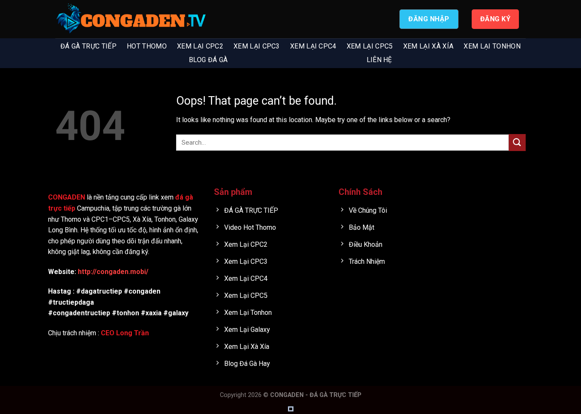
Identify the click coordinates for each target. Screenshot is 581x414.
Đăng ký (495, 19)
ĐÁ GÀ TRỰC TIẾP (88, 46)
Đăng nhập (428, 19)
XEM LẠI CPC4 (313, 46)
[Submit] (517, 142)
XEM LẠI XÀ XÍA (428, 46)
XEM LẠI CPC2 (200, 46)
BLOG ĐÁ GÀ (208, 60)
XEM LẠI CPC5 (370, 46)
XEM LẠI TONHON (492, 46)
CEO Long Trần (125, 333)
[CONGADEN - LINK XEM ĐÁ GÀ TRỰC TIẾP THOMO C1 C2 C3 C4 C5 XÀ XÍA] (131, 19)
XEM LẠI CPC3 (257, 46)
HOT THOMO (147, 46)
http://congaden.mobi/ (113, 272)
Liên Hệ (379, 60)
